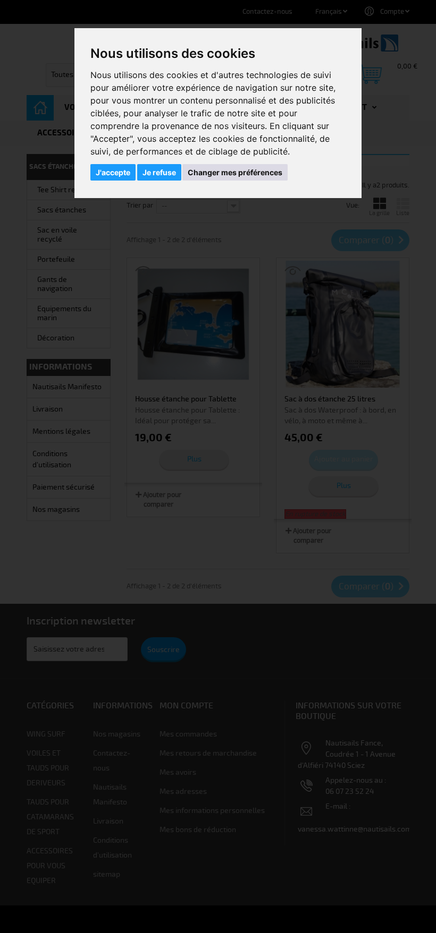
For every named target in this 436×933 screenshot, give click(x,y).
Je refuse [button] (159, 172)
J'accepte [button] (113, 172)
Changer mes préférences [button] (235, 172)
